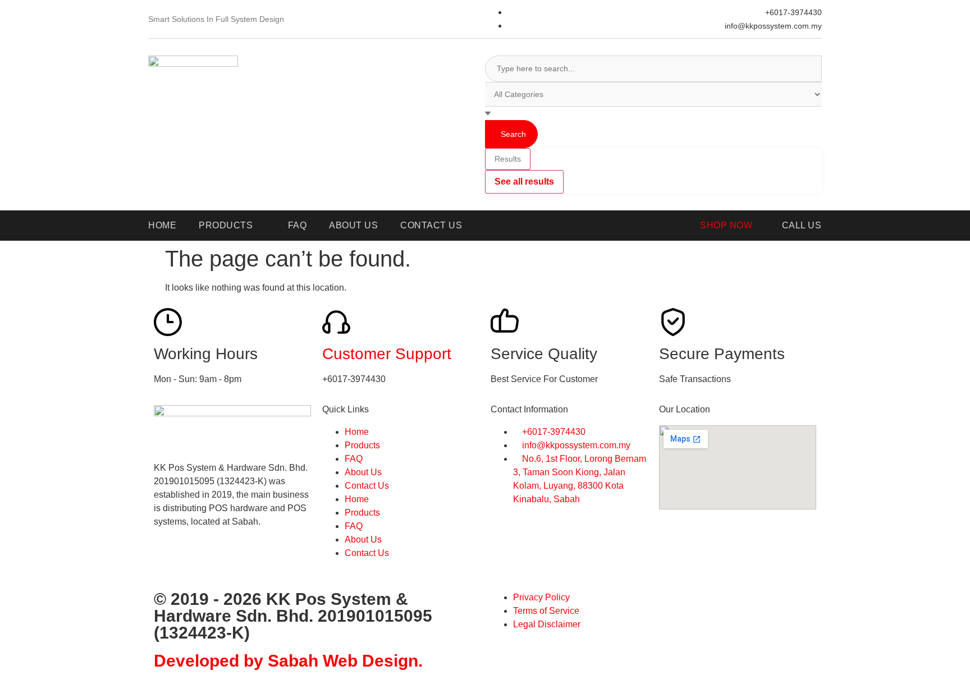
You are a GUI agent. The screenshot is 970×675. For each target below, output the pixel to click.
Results (508, 158)
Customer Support (386, 353)
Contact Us (367, 485)
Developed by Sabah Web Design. (288, 660)
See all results (524, 181)
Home (357, 432)
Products (362, 445)
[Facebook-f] (168, 562)
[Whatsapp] (198, 562)
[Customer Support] (336, 322)
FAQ (354, 458)
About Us (363, 472)
